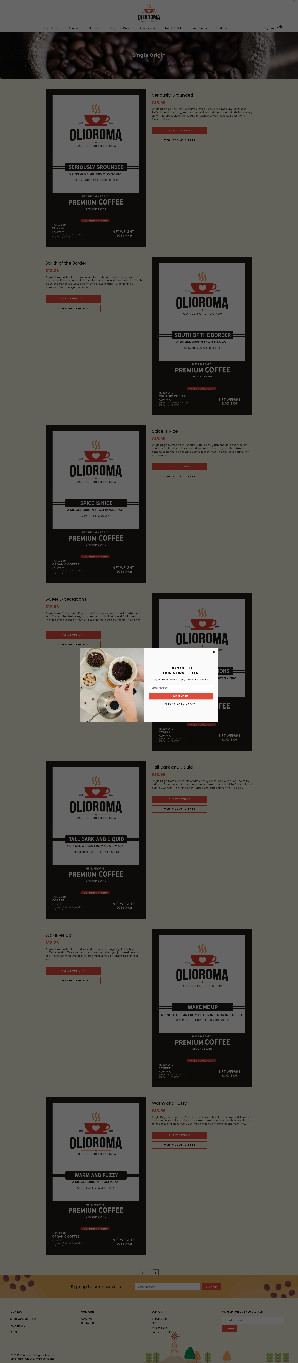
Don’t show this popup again (182, 704)
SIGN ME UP (181, 696)
